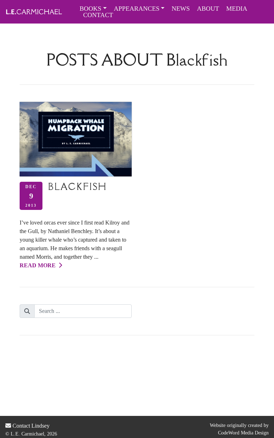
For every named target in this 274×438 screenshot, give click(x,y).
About (208, 8)
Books (90, 8)
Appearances (136, 8)
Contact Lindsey (30, 426)
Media (236, 8)
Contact (98, 15)
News (181, 8)
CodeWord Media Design (243, 433)
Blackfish (77, 186)
